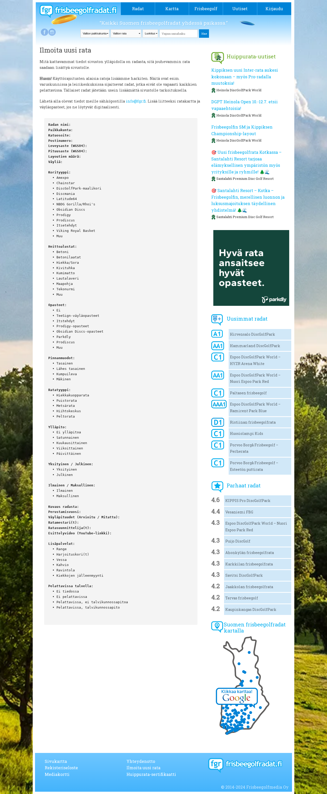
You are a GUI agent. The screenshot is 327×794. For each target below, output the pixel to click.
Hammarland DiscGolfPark (255, 345)
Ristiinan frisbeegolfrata (253, 422)
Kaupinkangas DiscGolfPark (250, 609)
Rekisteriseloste (61, 767)
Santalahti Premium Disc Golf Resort (245, 179)
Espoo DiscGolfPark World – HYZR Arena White (255, 360)
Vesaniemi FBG (239, 512)
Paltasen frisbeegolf (248, 392)
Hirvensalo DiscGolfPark (252, 334)
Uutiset (240, 8)
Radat (138, 8)
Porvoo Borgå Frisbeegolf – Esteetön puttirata (254, 466)
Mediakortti (57, 774)
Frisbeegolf (205, 8)
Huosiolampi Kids (246, 433)
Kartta (172, 8)
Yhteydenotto (140, 761)
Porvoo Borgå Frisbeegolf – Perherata (254, 448)
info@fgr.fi (135, 101)
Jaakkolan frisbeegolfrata (249, 586)
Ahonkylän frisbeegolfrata (249, 552)
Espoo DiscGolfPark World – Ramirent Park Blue (255, 407)
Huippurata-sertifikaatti (151, 774)
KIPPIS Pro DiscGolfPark (248, 500)
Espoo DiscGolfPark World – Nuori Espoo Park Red (255, 378)
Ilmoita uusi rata (143, 767)
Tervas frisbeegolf (241, 598)
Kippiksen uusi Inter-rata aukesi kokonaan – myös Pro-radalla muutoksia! (244, 76)
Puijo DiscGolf (237, 541)
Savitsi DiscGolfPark (244, 575)
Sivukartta (56, 761)
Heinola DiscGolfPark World (238, 90)
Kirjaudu (274, 8)
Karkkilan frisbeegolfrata (249, 564)
